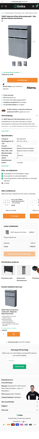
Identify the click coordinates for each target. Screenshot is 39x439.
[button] (2, 1)
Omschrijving (6, 116)
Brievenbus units (20, 13)
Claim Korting (19, 366)
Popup (21, 72)
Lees (4, 131)
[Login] (33, 6)
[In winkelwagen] (13, 334)
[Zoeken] (6, 6)
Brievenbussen (10, 13)
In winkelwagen (22, 80)
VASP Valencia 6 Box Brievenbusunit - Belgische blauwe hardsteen (10, 312)
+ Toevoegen (14, 216)
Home (3, 13)
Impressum (17, 397)
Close (19, 402)
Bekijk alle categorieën (2, 6)
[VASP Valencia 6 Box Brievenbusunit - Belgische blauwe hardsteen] (10, 298)
